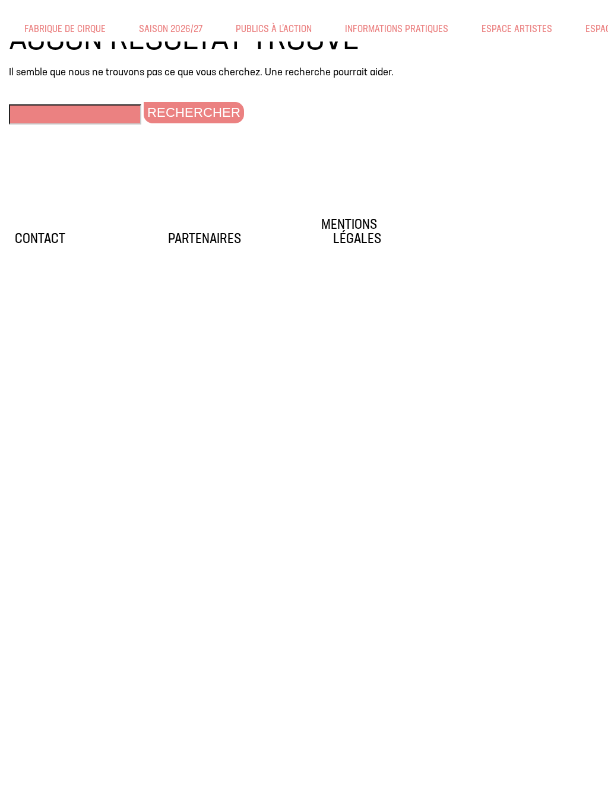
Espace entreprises (593, 29)
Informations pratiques (352, 29)
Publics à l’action (243, 29)
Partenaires (204, 239)
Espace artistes (489, 29)
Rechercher (193, 112)
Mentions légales (351, 232)
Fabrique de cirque (32, 29)
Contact (40, 239)
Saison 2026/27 (146, 29)
